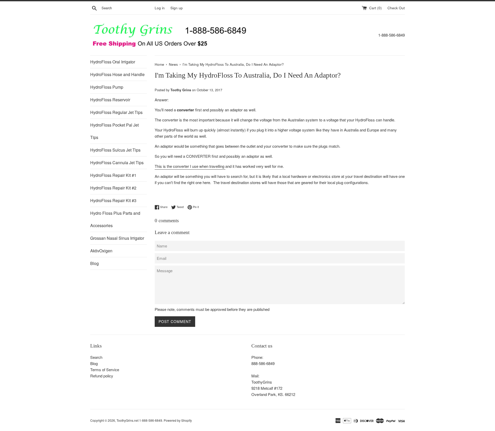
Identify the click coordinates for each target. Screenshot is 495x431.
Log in (160, 7)
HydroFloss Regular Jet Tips (116, 112)
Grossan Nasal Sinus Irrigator (117, 238)
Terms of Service (104, 369)
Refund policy (101, 375)
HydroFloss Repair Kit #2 (113, 188)
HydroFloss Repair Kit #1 (113, 175)
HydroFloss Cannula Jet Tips (117, 162)
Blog (94, 263)
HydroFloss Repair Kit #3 (113, 200)
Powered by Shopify (178, 420)
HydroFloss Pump (106, 87)
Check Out (396, 7)
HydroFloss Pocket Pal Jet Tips (114, 131)
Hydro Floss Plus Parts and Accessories (115, 219)
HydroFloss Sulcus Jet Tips (115, 150)
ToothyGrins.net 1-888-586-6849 (139, 420)
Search (96, 357)
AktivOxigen (101, 251)
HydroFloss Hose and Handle (117, 74)
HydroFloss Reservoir (110, 100)
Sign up (176, 7)
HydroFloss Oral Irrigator (112, 62)
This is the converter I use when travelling (190, 166)
